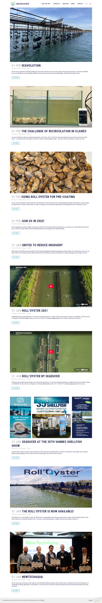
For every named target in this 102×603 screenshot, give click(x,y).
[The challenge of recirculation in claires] (51, 107)
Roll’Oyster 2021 (35, 310)
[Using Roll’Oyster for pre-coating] (51, 172)
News (23, 68)
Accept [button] (97, 600)
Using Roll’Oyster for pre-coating (48, 197)
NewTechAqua (32, 577)
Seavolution (31, 65)
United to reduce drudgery (42, 245)
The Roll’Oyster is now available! (48, 511)
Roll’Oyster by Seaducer (41, 376)
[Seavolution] (51, 31)
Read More (15, 77)
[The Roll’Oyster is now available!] (51, 487)
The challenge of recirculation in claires (53, 131)
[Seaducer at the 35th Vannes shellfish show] (51, 417)
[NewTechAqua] (51, 552)
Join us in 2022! (33, 221)
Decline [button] (91, 600)
